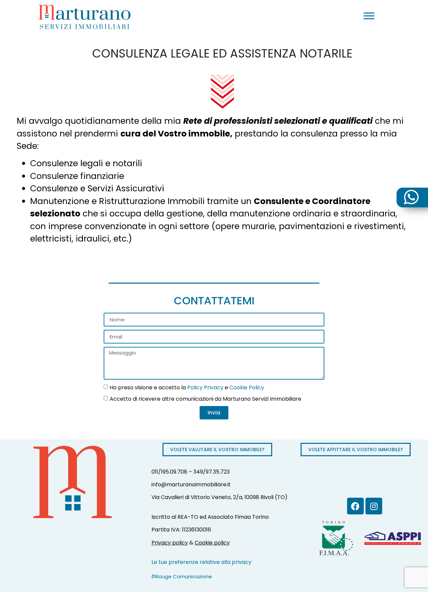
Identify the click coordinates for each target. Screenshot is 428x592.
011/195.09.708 (169, 472)
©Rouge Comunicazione (181, 576)
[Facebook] (355, 506)
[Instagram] (373, 506)
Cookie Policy (246, 387)
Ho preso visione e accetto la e (187, 387)
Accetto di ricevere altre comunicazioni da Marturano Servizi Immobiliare (205, 398)
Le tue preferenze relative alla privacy (201, 562)
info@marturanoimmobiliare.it (191, 484)
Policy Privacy (205, 387)
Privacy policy (169, 543)
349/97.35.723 (211, 472)
